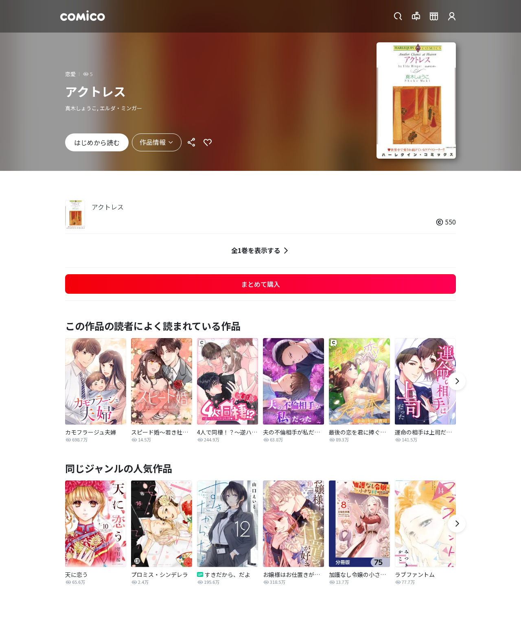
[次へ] (457, 381)
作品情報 (153, 142)
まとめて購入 (260, 284)
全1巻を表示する (255, 250)
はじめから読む (97, 142)
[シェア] (191, 142)
